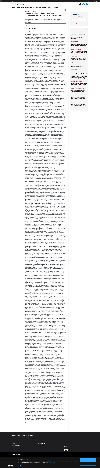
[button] (35, 28)
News (34, 7)
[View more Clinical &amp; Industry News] (87, 29)
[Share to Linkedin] (29, 28)
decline (88, 463)
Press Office (66, 442)
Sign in (65, 444)
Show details (20, 465)
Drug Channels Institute (16, 445)
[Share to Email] (32, 28)
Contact (65, 446)
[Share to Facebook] (27, 28)
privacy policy (52, 462)
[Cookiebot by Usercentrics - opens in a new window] (10, 466)
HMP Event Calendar (41, 443)
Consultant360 (14, 443)
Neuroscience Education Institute (17, 447)
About (65, 441)
